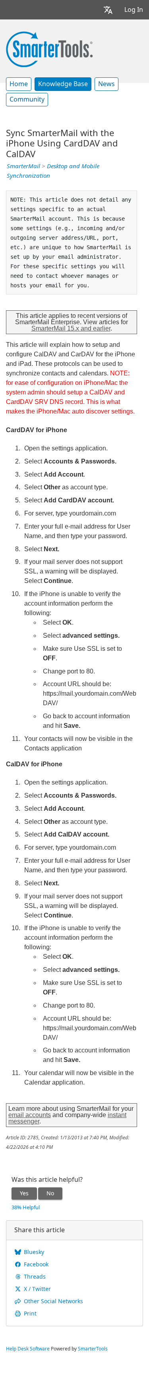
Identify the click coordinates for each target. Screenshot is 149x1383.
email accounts (29, 1115)
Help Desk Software (28, 1349)
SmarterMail (23, 166)
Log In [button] (133, 9)
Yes (24, 1193)
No (50, 1193)
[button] (108, 9)
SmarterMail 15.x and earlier (70, 328)
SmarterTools (93, 1349)
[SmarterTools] (49, 48)
